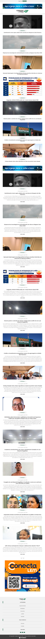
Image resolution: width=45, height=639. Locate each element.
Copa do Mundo (22, 596)
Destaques (22, 598)
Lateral (22, 604)
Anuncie (22, 613)
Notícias (22, 606)
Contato (22, 616)
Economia (22, 601)
